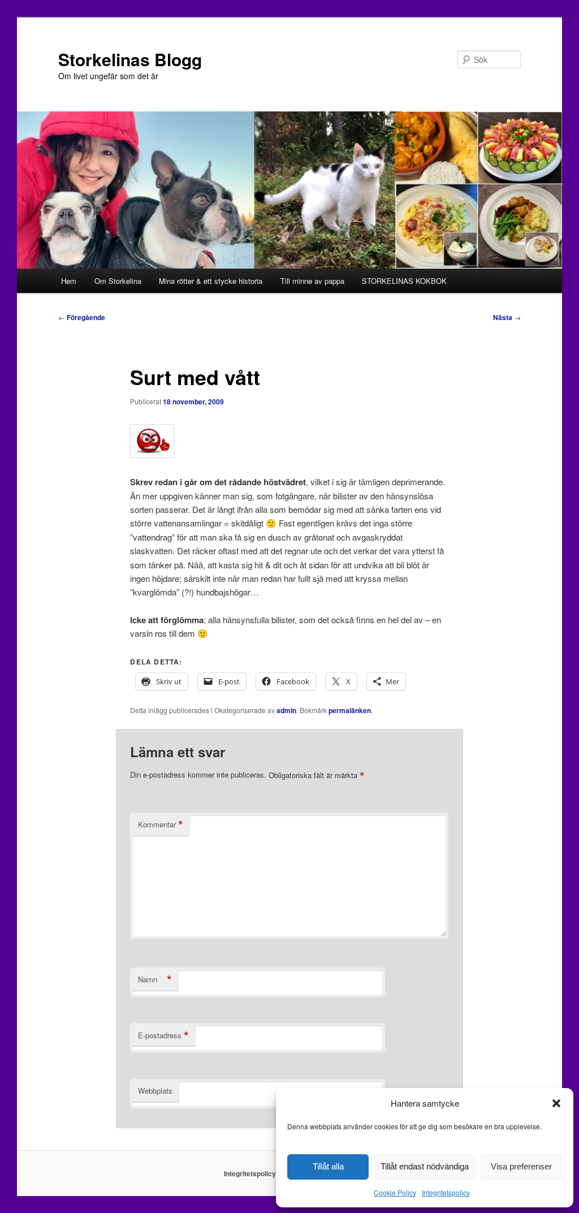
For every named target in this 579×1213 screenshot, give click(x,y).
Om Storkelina (117, 280)
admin (286, 710)
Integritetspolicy (446, 1192)
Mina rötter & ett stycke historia (210, 280)
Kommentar (160, 824)
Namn (155, 979)
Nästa (507, 317)
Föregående (81, 317)
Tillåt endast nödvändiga (425, 1166)
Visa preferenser (521, 1166)
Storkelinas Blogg (130, 59)
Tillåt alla (328, 1166)
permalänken (350, 710)
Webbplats (155, 1090)
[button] (556, 1103)
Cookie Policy (395, 1192)
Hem (68, 280)
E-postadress (163, 1035)
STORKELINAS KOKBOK (404, 280)
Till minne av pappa (312, 280)
